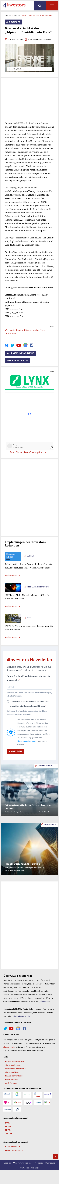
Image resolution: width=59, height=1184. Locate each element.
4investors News (12, 1072)
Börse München (12, 1079)
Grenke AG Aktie (17, 360)
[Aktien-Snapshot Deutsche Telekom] (7, 1102)
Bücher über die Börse (14, 1061)
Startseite (7, 1162)
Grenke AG (16, 15)
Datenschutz (50, 1162)
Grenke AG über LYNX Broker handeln (29, 387)
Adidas (30, 556)
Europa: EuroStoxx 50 (14, 1150)
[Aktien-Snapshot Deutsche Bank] (48, 1095)
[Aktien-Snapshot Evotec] (17, 1102)
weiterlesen (11, 575)
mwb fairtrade (11, 1082)
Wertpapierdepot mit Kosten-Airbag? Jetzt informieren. (25, 332)
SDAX (8, 1129)
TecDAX (8, 1133)
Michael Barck (37, 40)
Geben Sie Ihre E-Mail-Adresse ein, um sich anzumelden (29, 678)
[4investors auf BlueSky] (7, 345)
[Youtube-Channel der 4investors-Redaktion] (18, 345)
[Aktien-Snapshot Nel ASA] (28, 1102)
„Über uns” (44, 1001)
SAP (28, 618)
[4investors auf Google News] (25, 345)
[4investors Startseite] (14, 5)
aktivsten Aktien (9, 1046)
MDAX (8, 1126)
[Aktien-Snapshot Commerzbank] (37, 1095)
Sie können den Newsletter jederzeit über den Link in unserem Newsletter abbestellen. (27, 712)
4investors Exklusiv (13, 1065)
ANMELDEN (15, 751)
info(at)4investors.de (21, 1016)
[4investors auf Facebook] (31, 345)
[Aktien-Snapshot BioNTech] (27, 1095)
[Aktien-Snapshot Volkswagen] (17, 1109)
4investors (8, 15)
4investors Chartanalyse (15, 1068)
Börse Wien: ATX (12, 1146)
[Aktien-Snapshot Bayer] (17, 1095)
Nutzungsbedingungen (27, 741)
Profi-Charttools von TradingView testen (29, 452)
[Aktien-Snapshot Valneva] (7, 1109)
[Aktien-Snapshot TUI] (47, 1102)
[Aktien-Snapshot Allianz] (7, 1095)
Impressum (39, 1162)
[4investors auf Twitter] (12, 345)
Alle (52, 5)
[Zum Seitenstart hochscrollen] (55, 1156)
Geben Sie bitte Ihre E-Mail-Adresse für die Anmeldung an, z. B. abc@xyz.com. (29, 694)
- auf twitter (46, 40)
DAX (7, 1122)
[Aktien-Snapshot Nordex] (38, 1102)
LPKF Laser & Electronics (38, 587)
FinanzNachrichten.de (14, 1075)
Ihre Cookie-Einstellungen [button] (29, 1167)
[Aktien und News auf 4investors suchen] (40, 5)
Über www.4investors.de (22, 1162)
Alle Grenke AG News (20, 353)
